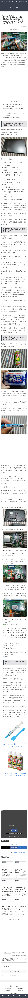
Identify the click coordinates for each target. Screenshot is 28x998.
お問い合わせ (7, 988)
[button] (25, 506)
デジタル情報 (6, 840)
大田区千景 (20, 990)
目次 (12, 101)
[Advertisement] (14, 83)
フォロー (15, 830)
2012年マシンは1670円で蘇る (11, 117)
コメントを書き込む (14, 971)
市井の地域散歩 (14, 993)
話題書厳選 (7, 990)
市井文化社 (20, 988)
